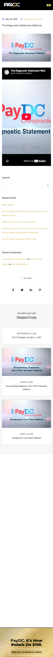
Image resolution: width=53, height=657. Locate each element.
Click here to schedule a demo (26, 652)
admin (5, 264)
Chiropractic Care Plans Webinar (26, 438)
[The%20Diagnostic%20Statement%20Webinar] (13, 290)
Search (6, 177)
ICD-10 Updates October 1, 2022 (26, 337)
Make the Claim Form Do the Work (19, 222)
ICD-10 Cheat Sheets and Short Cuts (19, 239)
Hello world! (7, 205)
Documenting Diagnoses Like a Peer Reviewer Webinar (26, 387)
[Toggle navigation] (49, 5)
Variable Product (20, 264)
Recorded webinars (33, 19)
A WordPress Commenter (14, 259)
